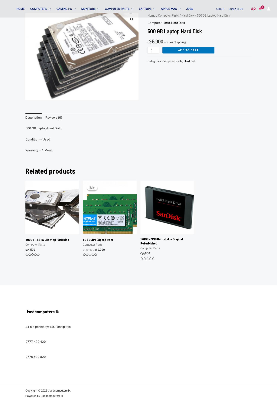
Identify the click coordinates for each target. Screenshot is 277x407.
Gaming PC (64, 9)
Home (20, 9)
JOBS (189, 9)
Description (33, 117)
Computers (38, 9)
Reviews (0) (54, 117)
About (220, 9)
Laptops (145, 9)
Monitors (88, 9)
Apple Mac (169, 9)
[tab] (33, 117)
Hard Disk (178, 23)
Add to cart (188, 50)
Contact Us (236, 9)
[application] (49, 9)
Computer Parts (117, 9)
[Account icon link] (268, 9)
